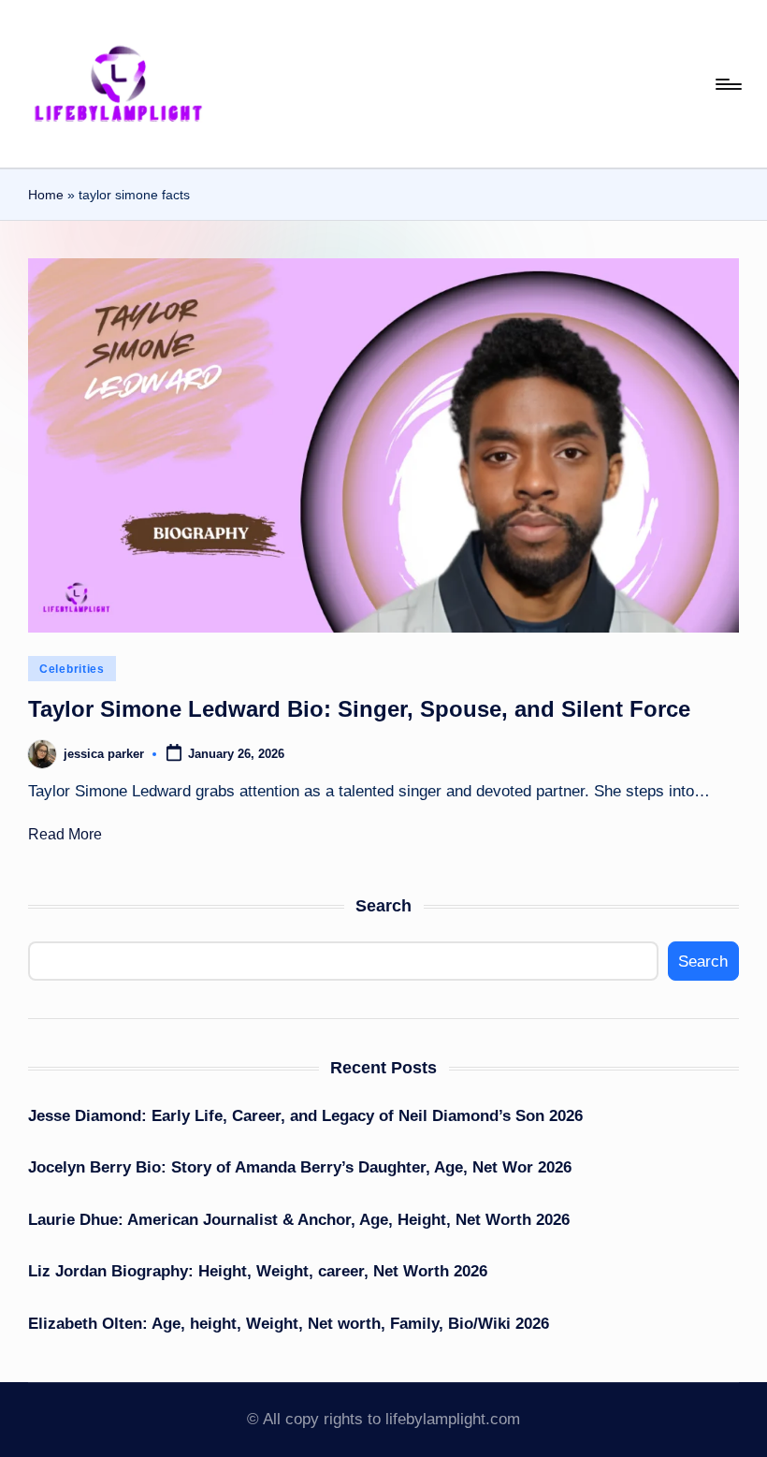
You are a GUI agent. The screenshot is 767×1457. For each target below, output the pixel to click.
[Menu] (727, 84)
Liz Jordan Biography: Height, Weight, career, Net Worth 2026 (257, 1271)
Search (383, 905)
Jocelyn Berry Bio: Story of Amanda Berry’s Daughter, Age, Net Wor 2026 (300, 1167)
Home (46, 194)
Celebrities (72, 669)
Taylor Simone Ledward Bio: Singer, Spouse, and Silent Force (359, 708)
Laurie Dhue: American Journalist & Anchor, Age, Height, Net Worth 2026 (299, 1220)
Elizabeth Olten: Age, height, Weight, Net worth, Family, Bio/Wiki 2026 (288, 1324)
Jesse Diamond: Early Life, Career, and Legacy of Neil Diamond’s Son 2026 (305, 1116)
